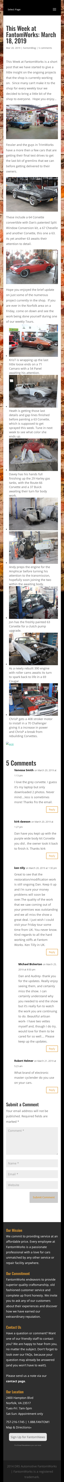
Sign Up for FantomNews (28, 1437)
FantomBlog (29, 47)
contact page (15, 1381)
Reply (52, 809)
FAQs (28, 1354)
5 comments (45, 47)
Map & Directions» (19, 1427)
